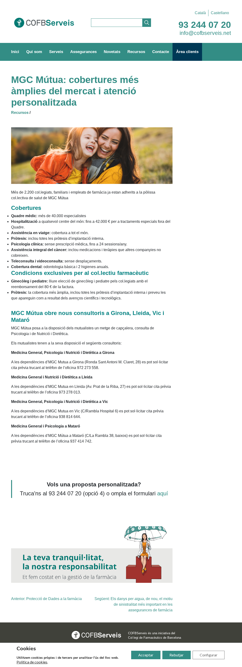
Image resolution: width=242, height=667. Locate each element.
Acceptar (145, 655)
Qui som (34, 52)
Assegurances (83, 52)
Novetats (112, 52)
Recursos (136, 52)
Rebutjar (176, 655)
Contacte (160, 52)
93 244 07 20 (204, 25)
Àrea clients (187, 52)
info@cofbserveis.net (205, 33)
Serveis (56, 52)
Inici (15, 52)
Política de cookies (32, 662)
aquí (162, 493)
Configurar (208, 655)
